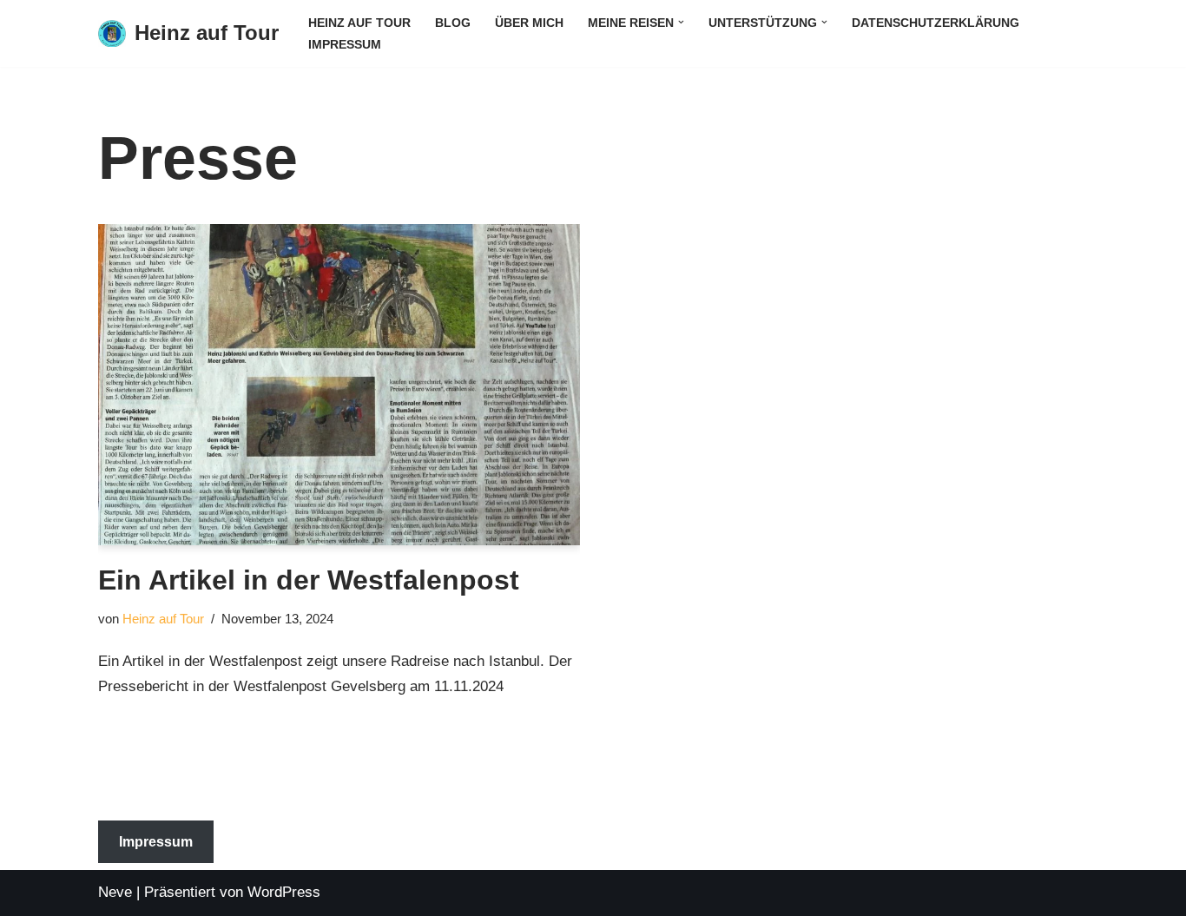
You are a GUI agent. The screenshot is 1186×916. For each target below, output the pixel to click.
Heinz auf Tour (359, 23)
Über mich (529, 23)
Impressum (344, 44)
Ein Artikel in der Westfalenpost (308, 580)
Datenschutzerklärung (935, 23)
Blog (453, 23)
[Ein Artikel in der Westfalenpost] (339, 384)
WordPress (283, 892)
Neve (115, 892)
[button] (681, 22)
